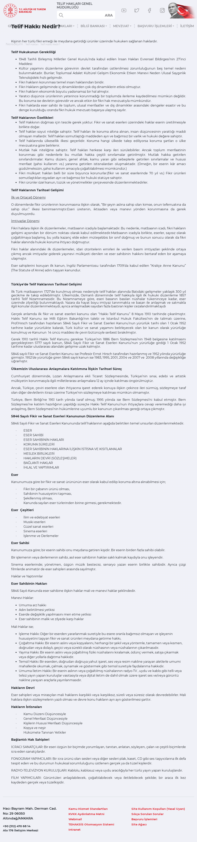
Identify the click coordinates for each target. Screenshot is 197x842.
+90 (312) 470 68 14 (16, 826)
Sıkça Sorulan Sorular (147, 814)
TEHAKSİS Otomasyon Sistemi (91, 824)
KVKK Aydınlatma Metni (86, 814)
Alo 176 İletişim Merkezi (20, 830)
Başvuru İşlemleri (144, 819)
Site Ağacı (139, 824)
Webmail (75, 819)
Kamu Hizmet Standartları (88, 809)
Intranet (74, 829)
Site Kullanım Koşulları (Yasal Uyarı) (158, 809)
